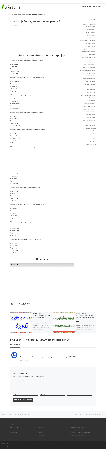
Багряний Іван (90, 26)
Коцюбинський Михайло (87, 70)
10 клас (92, 141)
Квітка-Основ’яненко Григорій (88, 61)
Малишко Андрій (90, 87)
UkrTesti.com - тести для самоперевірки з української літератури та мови (29, 443)
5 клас (23, 14)
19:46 (94, 353)
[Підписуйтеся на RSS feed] (104, 2)
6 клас (93, 133)
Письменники (42, 435)
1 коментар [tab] (15, 344)
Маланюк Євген (90, 84)
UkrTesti (11, 14)
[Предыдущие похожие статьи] (90, 307)
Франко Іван (91, 117)
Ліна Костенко (90, 81)
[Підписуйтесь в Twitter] (102, 2)
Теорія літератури (91, 144)
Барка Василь (91, 29)
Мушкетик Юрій (90, 92)
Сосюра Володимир (89, 109)
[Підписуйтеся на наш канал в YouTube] (100, 2)
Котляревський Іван (89, 67)
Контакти (41, 427)
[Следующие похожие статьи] (94, 307)
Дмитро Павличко (89, 49)
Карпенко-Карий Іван (88, 57)
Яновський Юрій (90, 125)
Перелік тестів (42, 432)
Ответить (24, 360)
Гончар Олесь (90, 43)
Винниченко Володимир (87, 40)
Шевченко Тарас (90, 123)
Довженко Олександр (88, 51)
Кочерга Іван (91, 73)
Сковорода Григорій (88, 106)
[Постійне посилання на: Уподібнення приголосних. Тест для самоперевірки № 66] (64, 322)
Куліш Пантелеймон (89, 78)
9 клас (93, 139)
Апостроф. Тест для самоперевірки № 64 (78, 435)
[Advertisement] (42, 39)
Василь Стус (91, 35)
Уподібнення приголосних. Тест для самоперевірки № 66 (85, 317)
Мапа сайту (42, 430)
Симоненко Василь (89, 103)
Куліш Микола (90, 76)
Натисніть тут (15, 264)
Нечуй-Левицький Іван (88, 95)
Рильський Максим (89, 98)
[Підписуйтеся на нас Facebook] (98, 2)
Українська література (89, 24)
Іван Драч (92, 54)
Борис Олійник (90, 32)
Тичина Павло (90, 112)
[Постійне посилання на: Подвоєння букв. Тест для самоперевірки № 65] (21, 322)
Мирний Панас (90, 89)
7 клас (93, 136)
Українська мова (17, 14)
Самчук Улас (91, 100)
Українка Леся (90, 114)
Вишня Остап (91, 38)
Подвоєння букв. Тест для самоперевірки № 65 (79, 432)
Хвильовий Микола (89, 120)
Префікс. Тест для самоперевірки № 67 (78, 427)
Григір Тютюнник (89, 46)
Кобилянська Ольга (89, 65)
